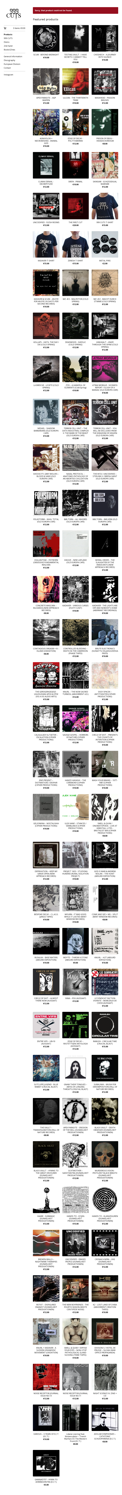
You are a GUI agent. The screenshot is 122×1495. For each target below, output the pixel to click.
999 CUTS (8, 38)
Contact (7, 68)
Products (8, 34)
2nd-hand (8, 46)
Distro (6, 42)
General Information (13, 56)
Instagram (8, 74)
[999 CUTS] (14, 14)
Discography (9, 60)
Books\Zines (9, 49)
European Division (12, 64)
